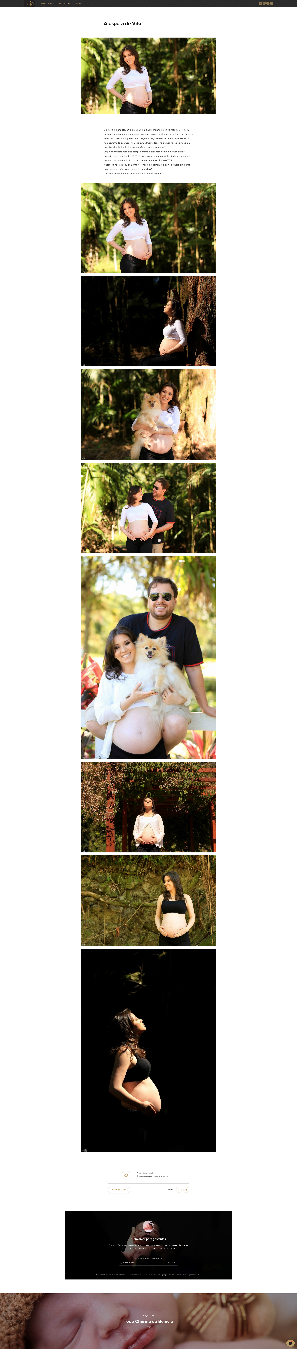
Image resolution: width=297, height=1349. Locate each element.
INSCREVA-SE (173, 1263)
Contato (79, 3)
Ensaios (62, 3)
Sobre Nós (52, 3)
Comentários (120, 1190)
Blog (70, 3)
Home (43, 3)
